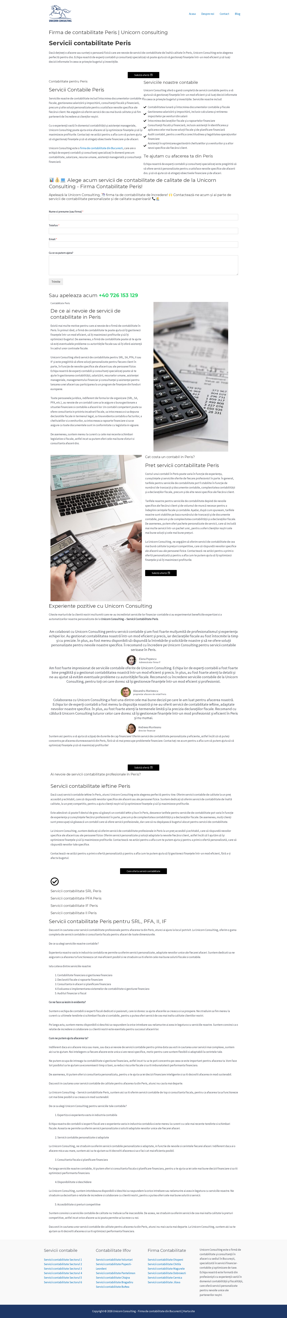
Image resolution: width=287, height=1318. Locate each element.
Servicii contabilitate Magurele (166, 1268)
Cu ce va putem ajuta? (61, 252)
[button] (143, 75)
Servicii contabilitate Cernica (165, 1277)
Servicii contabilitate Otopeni (165, 1259)
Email (53, 239)
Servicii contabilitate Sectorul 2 (63, 1264)
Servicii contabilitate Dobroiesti (167, 1273)
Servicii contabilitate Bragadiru (114, 1282)
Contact (224, 14)
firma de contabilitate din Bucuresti (101, 148)
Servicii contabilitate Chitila (164, 1264)
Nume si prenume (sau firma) (66, 211)
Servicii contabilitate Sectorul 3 (63, 1268)
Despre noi (207, 14)
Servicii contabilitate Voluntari (114, 1259)
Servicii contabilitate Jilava (164, 1282)
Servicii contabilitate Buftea (112, 1287)
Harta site (189, 1311)
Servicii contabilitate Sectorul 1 (63, 1259)
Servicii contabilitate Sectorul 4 (63, 1273)
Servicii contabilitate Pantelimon (115, 1273)
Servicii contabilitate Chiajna (113, 1277)
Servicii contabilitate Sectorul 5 (63, 1277)
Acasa (192, 14)
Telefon (54, 225)
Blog (237, 14)
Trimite (55, 281)
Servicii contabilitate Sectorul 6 (63, 1282)
